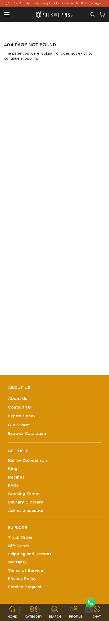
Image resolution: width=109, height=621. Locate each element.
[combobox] (92, 14)
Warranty (17, 562)
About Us (17, 399)
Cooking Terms (23, 494)
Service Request (25, 587)
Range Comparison (27, 460)
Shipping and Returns (29, 554)
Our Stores (19, 425)
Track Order (20, 537)
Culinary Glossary (25, 502)
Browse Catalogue (27, 434)
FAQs (13, 485)
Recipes (16, 477)
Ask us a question (26, 511)
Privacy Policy (22, 579)
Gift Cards (18, 546)
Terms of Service (25, 571)
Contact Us (19, 407)
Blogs (14, 469)
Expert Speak (22, 416)
